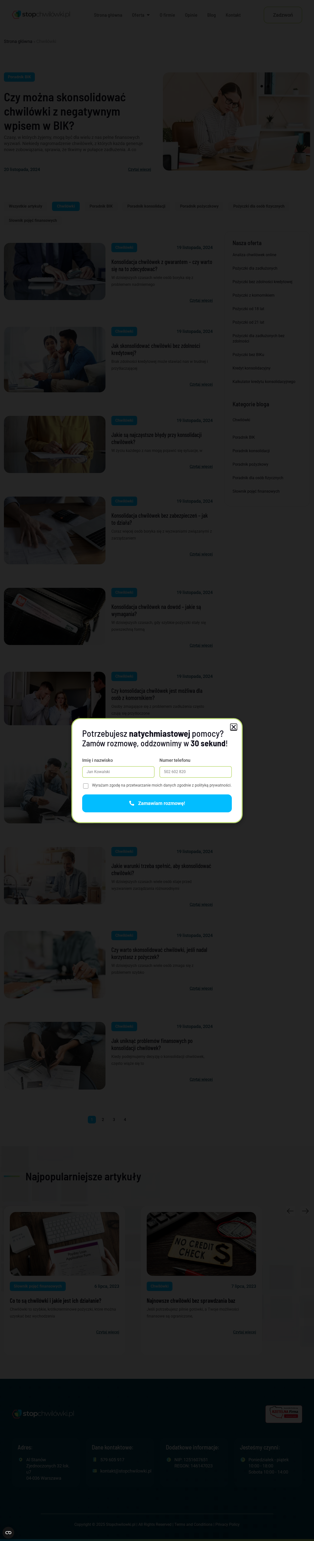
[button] (234, 727)
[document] (157, 770)
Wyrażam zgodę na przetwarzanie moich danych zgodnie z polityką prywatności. (162, 785)
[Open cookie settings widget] (8, 1533)
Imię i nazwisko (97, 760)
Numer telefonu (174, 760)
